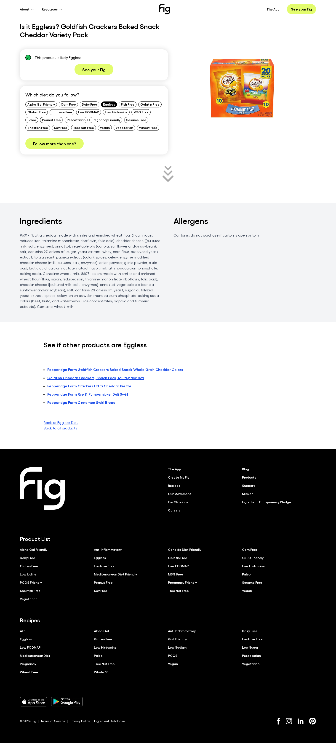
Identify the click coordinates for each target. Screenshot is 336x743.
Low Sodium (177, 647)
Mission (247, 493)
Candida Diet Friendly (184, 549)
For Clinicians (178, 501)
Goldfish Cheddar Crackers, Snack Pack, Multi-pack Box (95, 377)
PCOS (172, 655)
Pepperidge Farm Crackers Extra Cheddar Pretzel (89, 386)
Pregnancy (28, 663)
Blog (245, 469)
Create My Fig (178, 477)
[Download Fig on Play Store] (67, 701)
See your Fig (301, 9)
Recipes (174, 485)
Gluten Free (36, 112)
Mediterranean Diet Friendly (115, 574)
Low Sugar (250, 647)
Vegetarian (124, 127)
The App (273, 9)
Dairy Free (89, 104)
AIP (22, 630)
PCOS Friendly (31, 582)
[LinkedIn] (301, 721)
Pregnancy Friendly (105, 120)
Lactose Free (62, 112)
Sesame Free (136, 120)
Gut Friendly (177, 639)
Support (248, 485)
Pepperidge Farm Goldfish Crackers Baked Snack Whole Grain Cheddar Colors (115, 369)
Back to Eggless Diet (61, 422)
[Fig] (164, 9)
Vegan (105, 127)
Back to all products (60, 428)
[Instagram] (289, 721)
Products (249, 477)
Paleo (31, 120)
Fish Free (127, 104)
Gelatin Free (150, 104)
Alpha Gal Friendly (41, 104)
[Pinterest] (312, 721)
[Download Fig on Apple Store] (33, 701)
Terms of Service (52, 721)
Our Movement (179, 493)
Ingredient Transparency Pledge (266, 501)
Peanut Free (51, 120)
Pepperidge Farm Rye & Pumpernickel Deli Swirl (87, 394)
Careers (174, 510)
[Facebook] (278, 721)
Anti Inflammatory (108, 549)
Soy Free (60, 127)
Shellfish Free (37, 127)
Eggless (109, 104)
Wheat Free (148, 127)
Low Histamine (116, 112)
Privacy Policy (79, 721)
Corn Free (68, 104)
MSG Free (141, 112)
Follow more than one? (54, 143)
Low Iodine (28, 574)
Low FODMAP (88, 112)
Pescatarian (76, 120)
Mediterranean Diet (35, 655)
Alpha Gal (101, 630)
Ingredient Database (109, 721)
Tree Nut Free (83, 127)
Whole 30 (101, 672)
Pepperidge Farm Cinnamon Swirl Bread (81, 402)
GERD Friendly (253, 557)
